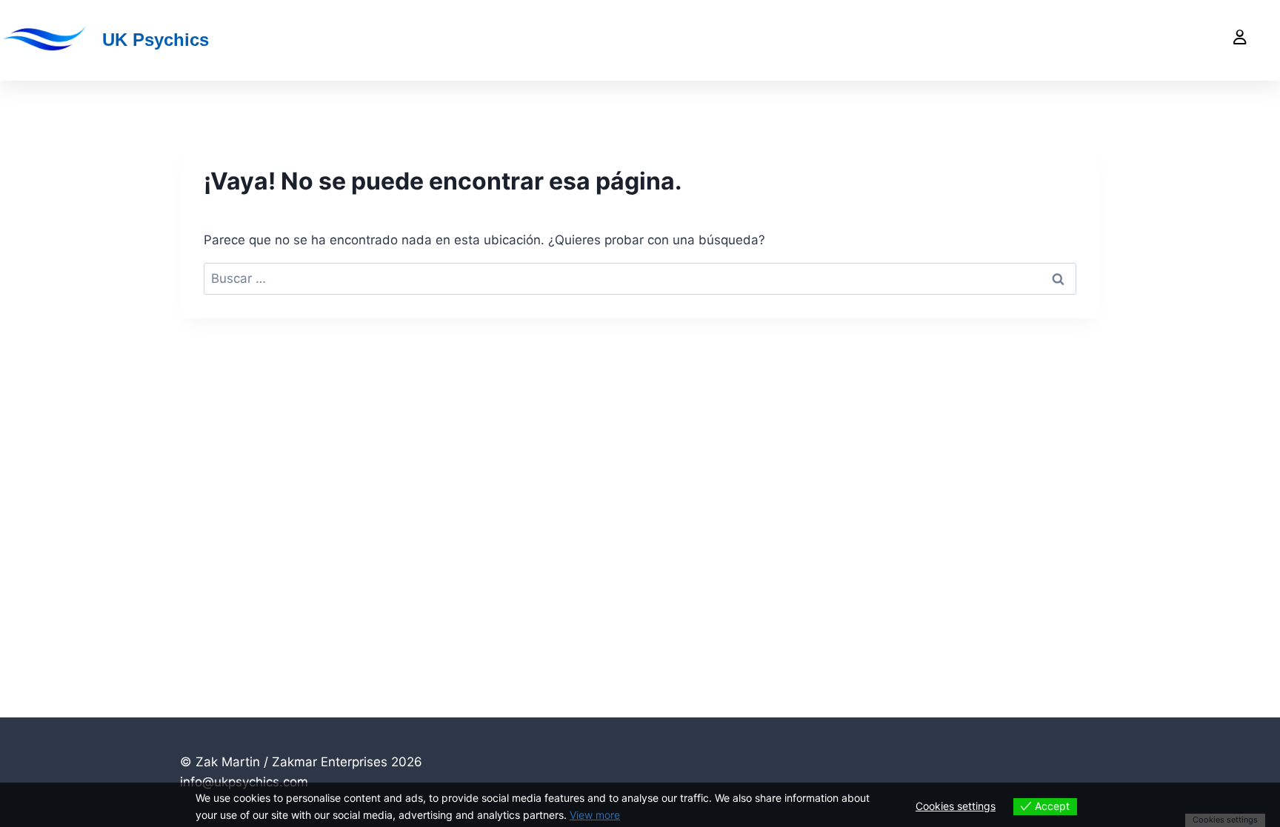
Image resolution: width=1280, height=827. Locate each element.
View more (595, 814)
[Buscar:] (640, 278)
